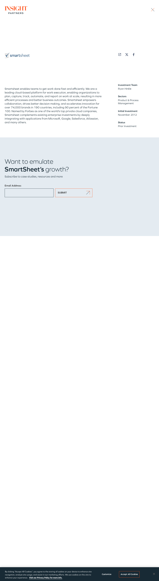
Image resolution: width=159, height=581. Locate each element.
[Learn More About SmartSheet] (119, 54)
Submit (62, 192)
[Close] (154, 573)
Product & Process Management (128, 102)
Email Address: (13, 185)
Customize (106, 574)
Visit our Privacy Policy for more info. (45, 577)
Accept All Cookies (129, 574)
